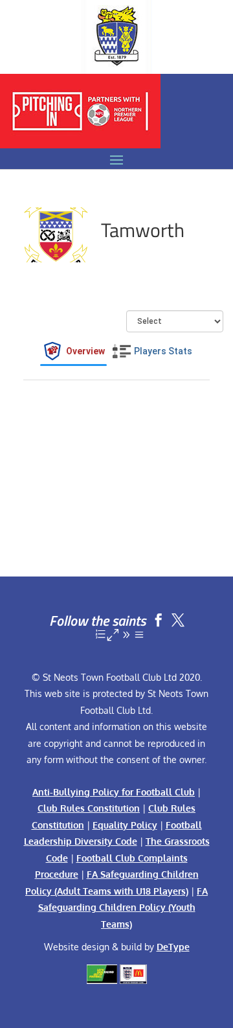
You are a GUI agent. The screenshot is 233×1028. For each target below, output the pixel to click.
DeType (173, 946)
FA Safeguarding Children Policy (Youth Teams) (123, 907)
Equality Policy (125, 824)
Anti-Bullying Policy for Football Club (113, 791)
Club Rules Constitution (89, 808)
